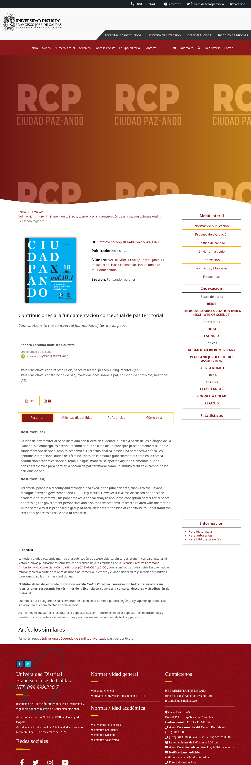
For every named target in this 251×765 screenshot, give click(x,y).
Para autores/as (200, 535)
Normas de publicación (212, 226)
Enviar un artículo (212, 251)
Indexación (212, 260)
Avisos (46, 48)
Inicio (34, 48)
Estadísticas (211, 277)
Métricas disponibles (76, 417)
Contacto (150, 48)
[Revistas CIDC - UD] (172, 48)
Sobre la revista (105, 48)
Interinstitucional (199, 35)
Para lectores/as (201, 531)
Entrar (228, 48)
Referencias (116, 417)
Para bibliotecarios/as (205, 539)
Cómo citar (154, 417)
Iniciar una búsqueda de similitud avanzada (74, 638)
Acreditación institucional (123, 35)
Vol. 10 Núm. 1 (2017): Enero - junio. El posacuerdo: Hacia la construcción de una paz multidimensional (88, 216)
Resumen (37, 417)
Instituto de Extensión (164, 35)
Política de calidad (211, 243)
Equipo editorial (130, 48)
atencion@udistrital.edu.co (201, 747)
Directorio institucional (182, 762)
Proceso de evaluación (211, 234)
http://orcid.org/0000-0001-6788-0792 (47, 356)
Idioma (185, 48)
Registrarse (212, 48)
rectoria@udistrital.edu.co (181, 700)
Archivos (85, 48)
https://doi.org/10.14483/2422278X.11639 (129, 242)
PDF (32, 401)
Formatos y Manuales (212, 268)
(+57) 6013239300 (180, 737)
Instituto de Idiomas (233, 35)
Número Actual (65, 48)
